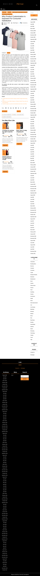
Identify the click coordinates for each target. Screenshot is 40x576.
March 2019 (32, 182)
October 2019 (32, 171)
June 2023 (32, 95)
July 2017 (4, 542)
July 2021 (32, 145)
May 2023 (32, 97)
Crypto (31, 272)
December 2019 (33, 169)
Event (31, 281)
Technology (32, 333)
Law (31, 304)
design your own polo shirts (22, 92)
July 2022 (32, 119)
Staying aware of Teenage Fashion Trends (6, 158)
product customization (7, 116)
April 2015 (32, 249)
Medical (31, 313)
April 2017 (32, 227)
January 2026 (32, 32)
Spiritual (32, 326)
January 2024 (32, 80)
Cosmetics (32, 270)
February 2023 (33, 104)
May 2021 (32, 149)
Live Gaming (32, 307)
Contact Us (32, 352)
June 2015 (4, 564)
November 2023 (33, 84)
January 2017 (4, 553)
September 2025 (33, 39)
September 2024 (33, 63)
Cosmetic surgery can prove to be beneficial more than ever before (14, 103)
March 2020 (32, 162)
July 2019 (32, 175)
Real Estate (32, 320)
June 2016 (32, 242)
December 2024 (33, 58)
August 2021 (32, 143)
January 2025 (32, 56)
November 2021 (33, 136)
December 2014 (33, 251)
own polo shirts (20, 114)
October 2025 (32, 37)
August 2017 (32, 218)
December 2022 (33, 108)
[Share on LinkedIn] (11, 108)
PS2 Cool (20, 4)
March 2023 (32, 102)
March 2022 (5, 464)
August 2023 (32, 91)
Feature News (32, 285)
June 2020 (32, 156)
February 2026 (33, 30)
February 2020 (33, 164)
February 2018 (33, 208)
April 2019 (32, 179)
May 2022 (32, 123)
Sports (31, 328)
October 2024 (4, 407)
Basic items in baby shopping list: (21, 131)
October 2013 (32, 253)
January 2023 (32, 106)
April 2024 (32, 73)
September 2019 (33, 173)
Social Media (32, 324)
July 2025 (32, 43)
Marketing (32, 309)
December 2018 (33, 186)
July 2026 (32, 24)
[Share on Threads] (23, 108)
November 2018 (33, 188)
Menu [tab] (4, 9)
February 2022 (33, 130)
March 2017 (32, 229)
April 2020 (32, 160)
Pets (31, 317)
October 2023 (32, 86)
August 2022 (32, 117)
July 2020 (4, 486)
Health (31, 298)
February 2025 (33, 54)
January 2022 (32, 132)
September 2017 (33, 216)
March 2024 (32, 76)
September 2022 (5, 453)
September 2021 (5, 475)
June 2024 (32, 69)
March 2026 (32, 28)
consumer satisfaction (7, 114)
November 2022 (33, 110)
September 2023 (33, 89)
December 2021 (33, 134)
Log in (12, 375)
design (14, 114)
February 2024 (33, 78)
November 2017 (33, 212)
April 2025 (32, 50)
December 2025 (4, 386)
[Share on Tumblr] (21, 108)
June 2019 (32, 177)
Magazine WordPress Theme (16, 574)
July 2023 (32, 93)
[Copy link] (26, 108)
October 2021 (32, 138)
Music (31, 315)
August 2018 (32, 195)
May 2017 (32, 225)
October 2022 (32, 112)
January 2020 (4, 497)
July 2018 (32, 197)
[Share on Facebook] (6, 108)
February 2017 (33, 231)
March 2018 (32, 205)
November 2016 (33, 238)
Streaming (32, 330)
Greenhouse (32, 296)
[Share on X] (8, 108)
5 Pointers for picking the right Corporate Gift (8, 132)
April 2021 (32, 151)
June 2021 (32, 147)
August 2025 (32, 41)
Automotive (32, 261)
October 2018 (32, 190)
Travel (31, 337)
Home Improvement (34, 302)
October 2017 (32, 214)
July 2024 (32, 67)
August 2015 (32, 244)
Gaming (31, 294)
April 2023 (32, 99)
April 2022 (32, 125)
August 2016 (32, 240)
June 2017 (32, 223)
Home (31, 300)
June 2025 (32, 45)
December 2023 (33, 82)
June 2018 (32, 199)
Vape (31, 339)
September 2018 (33, 192)
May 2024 (32, 71)
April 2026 (32, 26)
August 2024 (32, 65)
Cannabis (32, 268)
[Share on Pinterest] (16, 108)
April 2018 (32, 203)
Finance (31, 287)
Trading (31, 335)
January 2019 (32, 184)
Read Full (5, 145)
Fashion (9, 12)
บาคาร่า (20, 364)
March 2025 (32, 52)
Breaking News (33, 263)
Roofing (31, 322)
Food (31, 289)
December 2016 (33, 236)
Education (32, 276)
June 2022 (32, 121)
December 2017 (33, 210)
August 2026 (5, 375)
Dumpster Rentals (33, 274)
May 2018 (32, 201)
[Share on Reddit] (18, 108)
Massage (32, 311)
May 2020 (32, 158)
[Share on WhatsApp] (13, 108)
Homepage (32, 354)
